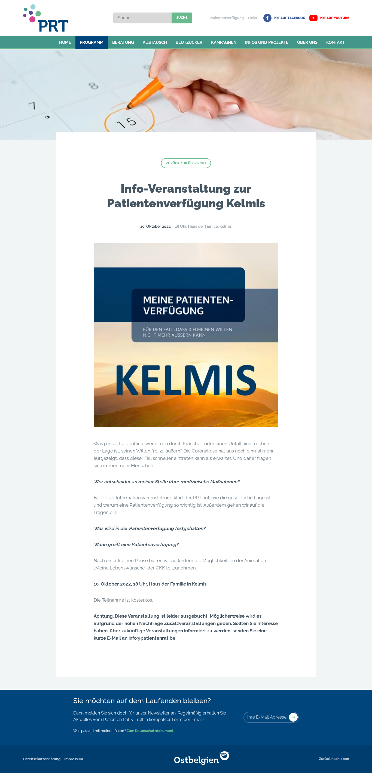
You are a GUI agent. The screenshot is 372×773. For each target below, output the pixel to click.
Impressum (73, 759)
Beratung (123, 42)
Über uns (307, 42)
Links (252, 18)
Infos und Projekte (266, 42)
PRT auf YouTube (334, 18)
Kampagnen (223, 42)
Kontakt (335, 42)
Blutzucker (189, 42)
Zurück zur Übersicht (186, 163)
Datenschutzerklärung (41, 759)
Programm (91, 42)
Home (65, 42)
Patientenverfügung (227, 18)
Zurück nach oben (334, 759)
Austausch (155, 42)
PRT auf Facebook (289, 18)
